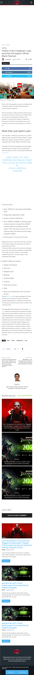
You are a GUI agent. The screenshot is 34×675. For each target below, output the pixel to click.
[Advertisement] (17, 24)
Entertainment (20, 340)
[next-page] (6, 503)
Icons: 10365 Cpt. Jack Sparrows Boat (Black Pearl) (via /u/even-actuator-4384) (17, 160)
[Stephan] (3, 59)
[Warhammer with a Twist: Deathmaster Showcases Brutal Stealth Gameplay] (17, 449)
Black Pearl (9, 296)
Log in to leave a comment (17, 515)
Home (3, 44)
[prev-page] (3, 503)
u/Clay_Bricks (15, 168)
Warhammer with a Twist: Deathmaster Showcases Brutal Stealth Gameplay (17, 462)
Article (8, 340)
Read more (6, 561)
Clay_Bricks (5, 152)
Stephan (8, 59)
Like (30, 68)
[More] (22, 349)
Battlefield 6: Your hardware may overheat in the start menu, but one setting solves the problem (25, 361)
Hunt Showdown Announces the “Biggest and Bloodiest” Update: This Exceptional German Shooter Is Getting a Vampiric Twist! (17, 427)
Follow (29, 72)
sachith (3, 590)
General (8, 44)
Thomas (3, 630)
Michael (3, 549)
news (26, 340)
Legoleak (17, 171)
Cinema (13, 340)
